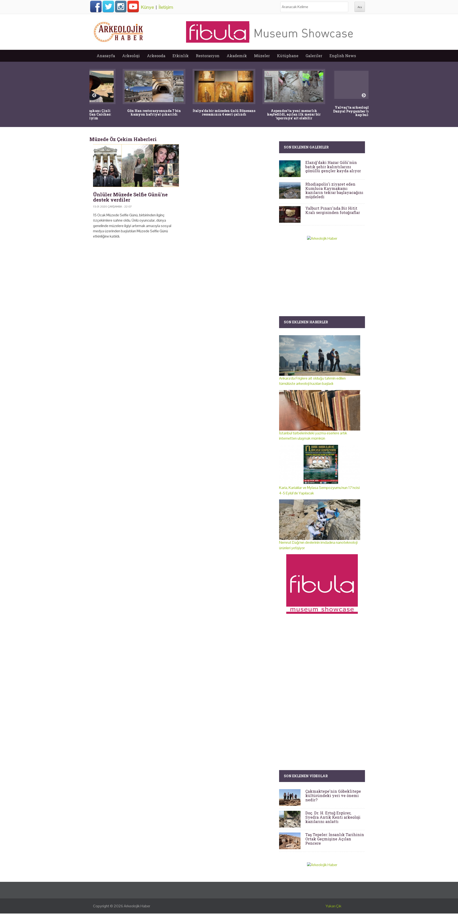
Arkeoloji (131, 55)
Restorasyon (207, 55)
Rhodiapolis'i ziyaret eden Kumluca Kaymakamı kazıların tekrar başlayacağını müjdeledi (334, 190)
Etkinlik (180, 55)
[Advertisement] (182, 283)
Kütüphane (287, 55)
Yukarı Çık (333, 906)
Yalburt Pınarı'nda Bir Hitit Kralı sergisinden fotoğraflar (332, 210)
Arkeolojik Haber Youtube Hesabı (133, 6)
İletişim (166, 7)
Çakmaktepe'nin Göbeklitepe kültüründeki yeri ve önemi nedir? (333, 795)
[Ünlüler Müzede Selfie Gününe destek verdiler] (136, 165)
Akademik (237, 55)
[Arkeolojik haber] (119, 30)
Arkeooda (156, 55)
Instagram (120, 6)
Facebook (96, 6)
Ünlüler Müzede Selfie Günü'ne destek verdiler (130, 197)
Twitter (108, 6)
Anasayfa (106, 55)
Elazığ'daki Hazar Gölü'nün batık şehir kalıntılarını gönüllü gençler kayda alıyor (333, 166)
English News (342, 55)
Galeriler (314, 55)
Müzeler (262, 55)
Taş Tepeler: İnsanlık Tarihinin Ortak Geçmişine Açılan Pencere (334, 838)
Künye (147, 7)
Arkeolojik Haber (137, 906)
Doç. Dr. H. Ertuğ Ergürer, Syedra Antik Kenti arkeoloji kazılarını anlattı (332, 817)
